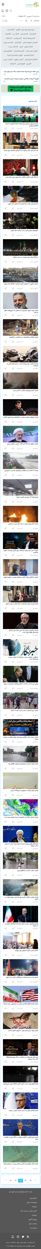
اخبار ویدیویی (32, 101)
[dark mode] (4, 21)
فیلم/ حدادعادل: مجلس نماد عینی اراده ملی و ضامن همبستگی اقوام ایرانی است (23, 632)
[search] (11, 11)
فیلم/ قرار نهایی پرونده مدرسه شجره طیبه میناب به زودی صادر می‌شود (21, 845)
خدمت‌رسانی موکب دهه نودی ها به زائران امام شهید (23, 204)
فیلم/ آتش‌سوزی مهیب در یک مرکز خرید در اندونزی (23, 524)
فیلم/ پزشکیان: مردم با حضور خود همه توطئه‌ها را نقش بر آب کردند (21, 925)
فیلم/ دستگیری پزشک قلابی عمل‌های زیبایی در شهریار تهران (21, 577)
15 (25, 1181)
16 (30, 1181)
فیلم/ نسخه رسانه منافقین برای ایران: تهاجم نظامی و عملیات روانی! (20, 738)
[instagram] (7, 12)
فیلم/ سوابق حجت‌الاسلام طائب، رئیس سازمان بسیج (22, 444)
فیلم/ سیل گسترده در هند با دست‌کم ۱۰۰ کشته (24, 710)
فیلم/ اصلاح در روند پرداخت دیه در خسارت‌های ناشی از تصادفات (22, 365)
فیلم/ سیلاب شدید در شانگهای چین (27, 870)
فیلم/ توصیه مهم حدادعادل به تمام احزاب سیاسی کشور (22, 604)
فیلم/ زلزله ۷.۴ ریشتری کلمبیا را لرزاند (27, 497)
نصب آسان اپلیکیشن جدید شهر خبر (20, 1192)
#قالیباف (8, 34)
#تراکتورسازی (8, 51)
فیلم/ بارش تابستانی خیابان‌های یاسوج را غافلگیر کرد (23, 764)
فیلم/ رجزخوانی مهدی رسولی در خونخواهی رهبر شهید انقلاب (20, 417)
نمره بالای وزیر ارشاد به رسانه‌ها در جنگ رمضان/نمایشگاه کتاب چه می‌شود (22, 1058)
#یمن (21, 47)
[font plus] (29, 21)
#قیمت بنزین (8, 60)
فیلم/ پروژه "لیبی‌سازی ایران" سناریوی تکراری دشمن (23, 1030)
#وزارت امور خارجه (32, 51)
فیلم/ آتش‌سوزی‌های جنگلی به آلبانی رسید (25, 390)
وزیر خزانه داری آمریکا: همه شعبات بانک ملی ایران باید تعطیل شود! (21, 72)
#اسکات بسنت (13, 47)
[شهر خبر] (32, 4)
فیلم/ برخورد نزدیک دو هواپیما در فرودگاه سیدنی (24, 790)
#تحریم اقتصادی (19, 51)
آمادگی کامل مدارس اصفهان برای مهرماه (26, 950)
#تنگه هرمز (11, 30)
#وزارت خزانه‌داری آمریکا (15, 55)
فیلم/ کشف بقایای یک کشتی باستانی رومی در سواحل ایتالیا (21, 1164)
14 (20, 1181)
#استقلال (9, 38)
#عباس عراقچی (18, 60)
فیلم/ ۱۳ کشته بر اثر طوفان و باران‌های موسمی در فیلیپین (21, 470)
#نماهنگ (13, 64)
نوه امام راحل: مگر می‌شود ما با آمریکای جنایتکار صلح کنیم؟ (21, 150)
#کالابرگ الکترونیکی (31, 60)
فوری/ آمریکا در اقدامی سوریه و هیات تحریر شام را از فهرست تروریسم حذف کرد (21, 79)
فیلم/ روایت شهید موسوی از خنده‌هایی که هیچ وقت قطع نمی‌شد (21, 312)
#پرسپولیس (18, 38)
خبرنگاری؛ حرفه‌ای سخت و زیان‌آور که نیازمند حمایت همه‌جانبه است (23, 658)
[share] (4, 73)
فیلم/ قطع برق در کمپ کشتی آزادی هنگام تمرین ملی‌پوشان (20, 1084)
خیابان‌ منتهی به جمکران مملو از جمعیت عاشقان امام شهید (21, 284)
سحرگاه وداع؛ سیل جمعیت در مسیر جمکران (25, 257)
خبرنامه (34, 1207)
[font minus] (20, 21)
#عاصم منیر (24, 34)
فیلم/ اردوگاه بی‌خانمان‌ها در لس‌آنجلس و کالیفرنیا (23, 337)
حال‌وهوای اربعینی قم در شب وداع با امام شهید (24, 230)
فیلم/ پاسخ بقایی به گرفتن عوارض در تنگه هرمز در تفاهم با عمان (21, 1138)
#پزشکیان (18, 42)
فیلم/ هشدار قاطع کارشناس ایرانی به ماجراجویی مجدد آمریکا (21, 1004)
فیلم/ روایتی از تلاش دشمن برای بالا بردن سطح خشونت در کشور (21, 898)
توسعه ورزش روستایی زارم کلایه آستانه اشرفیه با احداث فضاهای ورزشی (21, 125)
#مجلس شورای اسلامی (30, 42)
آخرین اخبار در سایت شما (29, 1211)
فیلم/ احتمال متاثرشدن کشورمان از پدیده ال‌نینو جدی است (21, 817)
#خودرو (28, 64)
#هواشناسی (21, 64)
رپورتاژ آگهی (32, 1219)
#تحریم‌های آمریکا (29, 38)
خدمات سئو (33, 1224)
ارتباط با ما (33, 1228)
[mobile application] (3, 12)
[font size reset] (25, 21)
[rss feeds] (28, 1238)
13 (15, 1181)
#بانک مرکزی (28, 47)
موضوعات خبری (32, 1202)
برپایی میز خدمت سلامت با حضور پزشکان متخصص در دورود (21, 684)
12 (10, 1181)
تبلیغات (34, 1215)
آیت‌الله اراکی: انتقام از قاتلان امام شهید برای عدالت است (21, 177)
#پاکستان (33, 34)
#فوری (18, 30)
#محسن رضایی (8, 42)
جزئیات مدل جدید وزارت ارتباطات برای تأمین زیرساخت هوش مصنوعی (21, 552)
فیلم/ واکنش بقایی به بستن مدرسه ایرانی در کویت (23, 1111)
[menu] (3, 4)
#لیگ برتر (15, 34)
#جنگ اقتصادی (29, 55)
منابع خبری (33, 1198)
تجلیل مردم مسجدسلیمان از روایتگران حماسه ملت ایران (22, 977)
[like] (13, 127)
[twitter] (23, 1238)
